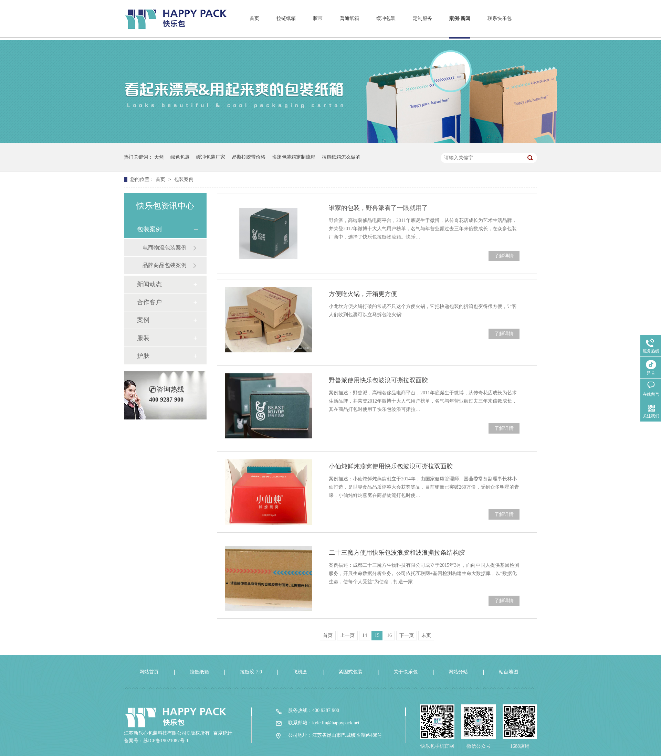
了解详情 (504, 255)
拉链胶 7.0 (251, 671)
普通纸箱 (349, 18)
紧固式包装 (350, 671)
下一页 (406, 635)
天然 (159, 157)
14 (364, 635)
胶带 (318, 18)
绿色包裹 (180, 157)
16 (389, 635)
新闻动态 (149, 284)
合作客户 (149, 302)
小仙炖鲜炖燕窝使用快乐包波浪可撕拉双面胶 (391, 466)
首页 (254, 18)
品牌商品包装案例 (165, 265)
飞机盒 (300, 671)
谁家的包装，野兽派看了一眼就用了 (378, 207)
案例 (143, 320)
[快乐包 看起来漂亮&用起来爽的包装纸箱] (330, 141)
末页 (426, 635)
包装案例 (183, 179)
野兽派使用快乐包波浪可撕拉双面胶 (378, 380)
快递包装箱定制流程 (293, 157)
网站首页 (149, 671)
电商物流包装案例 (165, 248)
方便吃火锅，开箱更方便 (363, 293)
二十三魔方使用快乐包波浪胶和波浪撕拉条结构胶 (397, 552)
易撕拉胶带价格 (248, 157)
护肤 (143, 355)
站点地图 (508, 671)
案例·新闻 (459, 18)
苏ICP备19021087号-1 (166, 740)
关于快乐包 (406, 671)
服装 (143, 337)
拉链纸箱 (286, 18)
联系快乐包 (499, 18)
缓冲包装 (386, 18)
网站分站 (458, 671)
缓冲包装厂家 (210, 157)
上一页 (347, 635)
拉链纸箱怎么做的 (341, 157)
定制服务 (422, 18)
